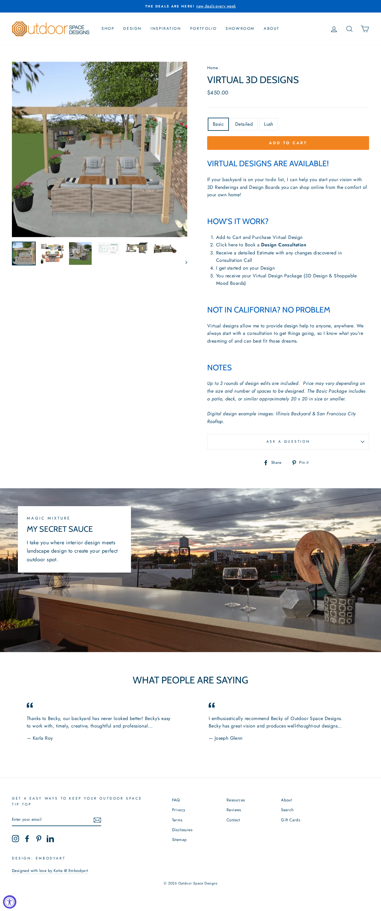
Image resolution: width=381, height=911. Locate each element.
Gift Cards (290, 820)
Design (132, 28)
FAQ (176, 800)
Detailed (244, 124)
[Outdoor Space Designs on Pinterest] (38, 838)
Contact (233, 820)
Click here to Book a (261, 244)
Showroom (240, 28)
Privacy (178, 810)
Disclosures (182, 830)
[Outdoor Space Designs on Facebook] (27, 838)
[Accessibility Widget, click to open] (9, 902)
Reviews (234, 810)
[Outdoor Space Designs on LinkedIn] (50, 838)
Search (287, 810)
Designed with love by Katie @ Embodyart (50, 870)
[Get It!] (97, 819)
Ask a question (288, 441)
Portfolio (203, 28)
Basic (218, 124)
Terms (177, 820)
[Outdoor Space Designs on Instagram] (15, 838)
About (271, 28)
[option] (190, 6)
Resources (236, 800)
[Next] (183, 262)
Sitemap (179, 839)
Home (212, 68)
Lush (268, 124)
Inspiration (166, 28)
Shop (108, 28)
